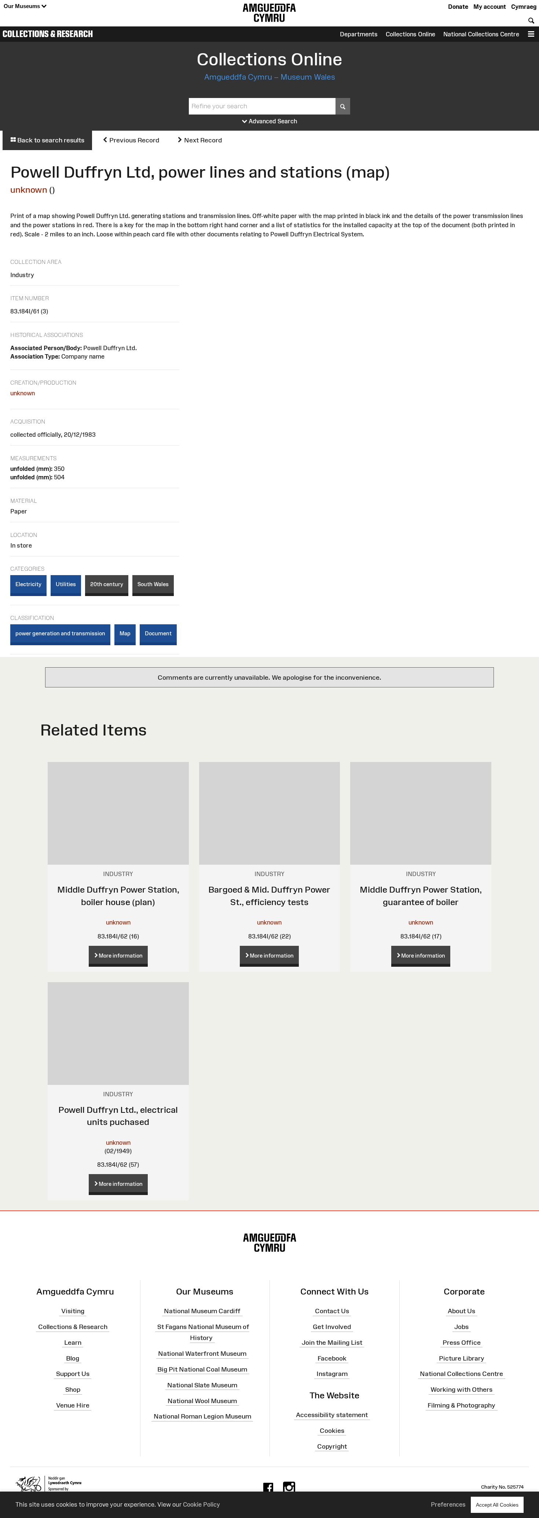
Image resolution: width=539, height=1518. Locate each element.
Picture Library (461, 1358)
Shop (72, 1389)
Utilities (66, 584)
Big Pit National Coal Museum (202, 1369)
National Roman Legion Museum (202, 1416)
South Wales (153, 584)
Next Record (202, 140)
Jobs (461, 1326)
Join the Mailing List (332, 1342)
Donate (458, 6)
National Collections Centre (481, 34)
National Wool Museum (202, 1400)
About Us (461, 1311)
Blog (72, 1358)
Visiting (72, 1311)
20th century (106, 584)
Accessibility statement (332, 1415)
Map (125, 633)
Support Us (72, 1373)
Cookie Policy (201, 1504)
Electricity (28, 584)
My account (489, 6)
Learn (72, 1342)
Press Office (462, 1342)
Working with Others (461, 1389)
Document (158, 633)
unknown (28, 190)
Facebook (332, 1358)
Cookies (332, 1430)
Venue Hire (72, 1405)
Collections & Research (48, 33)
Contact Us (332, 1311)
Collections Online (410, 34)
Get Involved (332, 1326)
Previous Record (133, 140)
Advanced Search (272, 121)
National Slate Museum (202, 1385)
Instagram (332, 1373)
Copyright (332, 1446)
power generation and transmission (60, 633)
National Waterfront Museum (202, 1353)
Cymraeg (523, 6)
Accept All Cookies (497, 1505)
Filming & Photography (461, 1405)
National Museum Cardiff (202, 1311)
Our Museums (22, 6)
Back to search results (50, 140)
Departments (359, 34)
